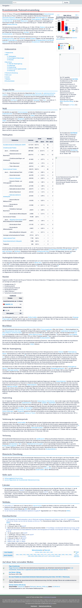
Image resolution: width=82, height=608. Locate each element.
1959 (31, 554)
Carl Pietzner (72, 104)
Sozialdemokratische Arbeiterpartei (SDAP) (14, 144)
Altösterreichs (24, 21)
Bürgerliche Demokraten (16, 219)
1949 (20, 554)
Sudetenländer (64, 331)
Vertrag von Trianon (30, 413)
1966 (38, 554)
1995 (70, 554)
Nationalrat (22, 38)
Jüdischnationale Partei (9, 238)
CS (58, 31)
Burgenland (21, 119)
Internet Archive (37, 505)
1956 (27, 554)
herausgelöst (39, 444)
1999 (29, 556)
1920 (40, 552)
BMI (26, 509)
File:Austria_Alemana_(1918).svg (38, 586)
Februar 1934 (47, 468)
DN (65, 31)
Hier (19, 600)
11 (48, 465)
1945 (17, 554)
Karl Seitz (75, 79)
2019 (50, 556)
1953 (24, 554)
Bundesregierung (12, 40)
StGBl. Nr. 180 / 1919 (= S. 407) (16, 540)
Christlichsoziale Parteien (9, 148)
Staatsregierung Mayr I (13, 370)
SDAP (62, 31)
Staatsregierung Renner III (57, 368)
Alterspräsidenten (9, 331)
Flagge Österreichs (14, 568)
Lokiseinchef (21, 586)
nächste (58, 556)
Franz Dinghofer (73, 334)
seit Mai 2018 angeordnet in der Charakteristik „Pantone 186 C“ (50, 569)
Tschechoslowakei (23, 112)
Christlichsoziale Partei (43, 251)
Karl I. (44, 100)
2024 (53, 556)
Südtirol (33, 115)
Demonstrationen (73, 331)
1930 (51, 552)
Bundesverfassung (12, 24)
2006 (36, 556)
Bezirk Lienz (38, 262)
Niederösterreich (31, 444)
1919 (37, 552)
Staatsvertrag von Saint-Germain (46, 401)
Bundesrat (33, 38)
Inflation (32, 344)
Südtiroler (44, 402)
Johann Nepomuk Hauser (35, 334)
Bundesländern (14, 444)
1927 (48, 552)
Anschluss (21, 408)
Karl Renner (74, 133)
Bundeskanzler (36, 42)
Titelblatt (21, 490)
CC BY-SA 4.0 (56, 586)
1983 (56, 554)
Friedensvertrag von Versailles (23, 409)
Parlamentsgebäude (46, 329)
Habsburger (36, 100)
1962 (34, 554)
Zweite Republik (8, 555)
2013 (43, 556)
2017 (46, 556)
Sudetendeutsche (26, 402)
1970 (42, 554)
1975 (49, 554)
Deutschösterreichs (49, 95)
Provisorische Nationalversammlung (11, 19)
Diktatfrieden (52, 402)
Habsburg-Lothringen (12, 386)
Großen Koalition (32, 317)
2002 (32, 556)
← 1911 (58, 15)
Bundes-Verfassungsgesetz (9, 445)
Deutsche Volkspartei (15, 178)
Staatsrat (42, 27)
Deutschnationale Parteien (10, 169)
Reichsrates (38, 93)
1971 (45, 554)
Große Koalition (22, 422)
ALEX (45, 492)
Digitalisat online (8, 509)
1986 (59, 554)
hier (13, 600)
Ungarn (4, 120)
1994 (66, 554)
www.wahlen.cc (8, 505)
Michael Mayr (74, 150)
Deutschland (29, 408)
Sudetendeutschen (7, 113)
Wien (20, 444)
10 (78, 425)
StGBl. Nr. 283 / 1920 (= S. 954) (16, 541)
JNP (61, 48)
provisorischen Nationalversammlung (34, 95)
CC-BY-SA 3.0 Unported (49, 597)
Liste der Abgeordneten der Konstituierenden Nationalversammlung (21, 480)
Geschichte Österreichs (8, 17)
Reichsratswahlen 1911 (42, 17)
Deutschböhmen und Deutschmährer (12, 332)
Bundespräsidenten (7, 34)
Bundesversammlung (8, 38)
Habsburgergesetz (36, 19)
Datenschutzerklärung (45, 606)
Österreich (47, 550)
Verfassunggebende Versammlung (13, 478)
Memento (16, 505)
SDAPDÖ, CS (9, 304)
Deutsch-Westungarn (8, 411)
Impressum (34, 606)
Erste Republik (8, 552)
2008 (39, 556)
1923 (44, 552)
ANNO (68, 511)
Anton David (17, 331)
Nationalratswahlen (37, 550)
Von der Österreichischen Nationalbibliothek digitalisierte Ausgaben (21, 511)
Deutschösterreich (49, 14)
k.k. (64, 329)
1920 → (77, 15)
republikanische (40, 439)
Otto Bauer (17, 251)
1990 (63, 554)
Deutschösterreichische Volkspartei (12, 241)
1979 (52, 554)
